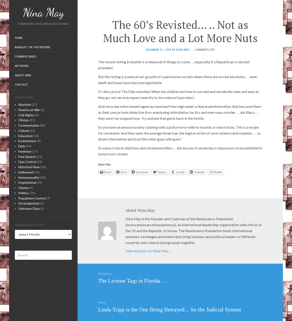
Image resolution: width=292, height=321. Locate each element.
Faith (21, 146)
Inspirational (27, 182)
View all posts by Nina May (148, 251)
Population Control (31, 198)
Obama (23, 188)
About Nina (23, 75)
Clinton (23, 120)
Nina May (183, 50)
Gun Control (27, 162)
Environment (27, 141)
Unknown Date (29, 208)
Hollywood (25, 172)
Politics (23, 193)
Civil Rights (26, 115)
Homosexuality (28, 177)
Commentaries (25, 56)
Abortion (24, 104)
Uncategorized (28, 203)
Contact (21, 84)
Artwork (22, 66)
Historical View (29, 167)
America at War (29, 110)
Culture (23, 131)
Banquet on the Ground (32, 47)
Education (25, 136)
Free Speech (27, 157)
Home (19, 38)
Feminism (24, 151)
